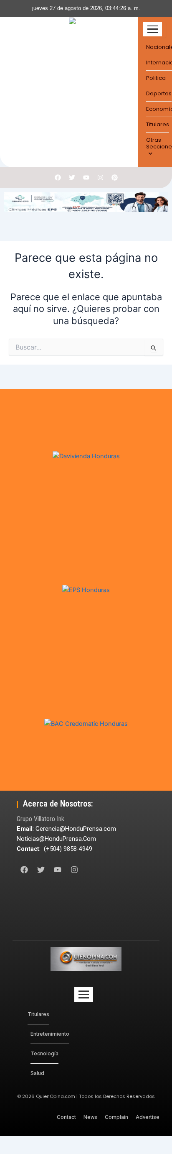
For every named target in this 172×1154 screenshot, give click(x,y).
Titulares (157, 124)
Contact (66, 1117)
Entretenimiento (49, 1034)
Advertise (147, 1117)
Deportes (159, 93)
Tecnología (44, 1053)
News (90, 1117)
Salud (37, 1073)
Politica (156, 78)
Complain (116, 1117)
